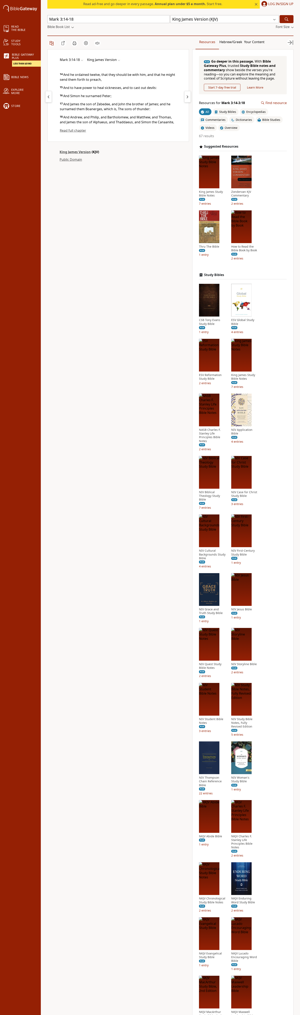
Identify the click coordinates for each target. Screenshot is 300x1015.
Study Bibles (214, 275)
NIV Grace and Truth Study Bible (211, 611)
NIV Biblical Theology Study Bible (209, 495)
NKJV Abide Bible (210, 836)
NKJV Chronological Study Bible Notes (212, 900)
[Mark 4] (187, 96)
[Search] (286, 19)
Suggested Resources (221, 146)
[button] (276, 4)
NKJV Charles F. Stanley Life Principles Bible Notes (241, 841)
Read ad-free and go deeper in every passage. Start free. (152, 4)
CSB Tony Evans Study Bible (209, 322)
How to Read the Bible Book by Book (244, 248)
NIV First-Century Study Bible (243, 552)
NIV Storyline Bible (244, 664)
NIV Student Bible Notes (211, 721)
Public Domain (71, 159)
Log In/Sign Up (280, 4)
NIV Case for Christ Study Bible (244, 494)
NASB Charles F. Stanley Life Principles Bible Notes (210, 435)
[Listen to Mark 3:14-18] (97, 43)
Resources (207, 42)
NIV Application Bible (241, 431)
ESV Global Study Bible (242, 322)
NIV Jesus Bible (241, 609)
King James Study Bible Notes (211, 193)
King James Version (75, 152)
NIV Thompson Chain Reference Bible (210, 781)
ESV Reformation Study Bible (210, 377)
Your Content (254, 42)
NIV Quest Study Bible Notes (210, 666)
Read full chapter (73, 130)
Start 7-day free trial (222, 87)
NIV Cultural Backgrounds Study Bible (212, 554)
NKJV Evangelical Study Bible (210, 955)
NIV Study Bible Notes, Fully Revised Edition (241, 722)
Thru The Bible (209, 246)
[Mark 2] (48, 96)
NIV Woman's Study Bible (240, 779)
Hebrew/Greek (230, 42)
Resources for (222, 103)
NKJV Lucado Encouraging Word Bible (244, 957)
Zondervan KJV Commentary (241, 193)
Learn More (255, 87)
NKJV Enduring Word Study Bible (243, 900)
